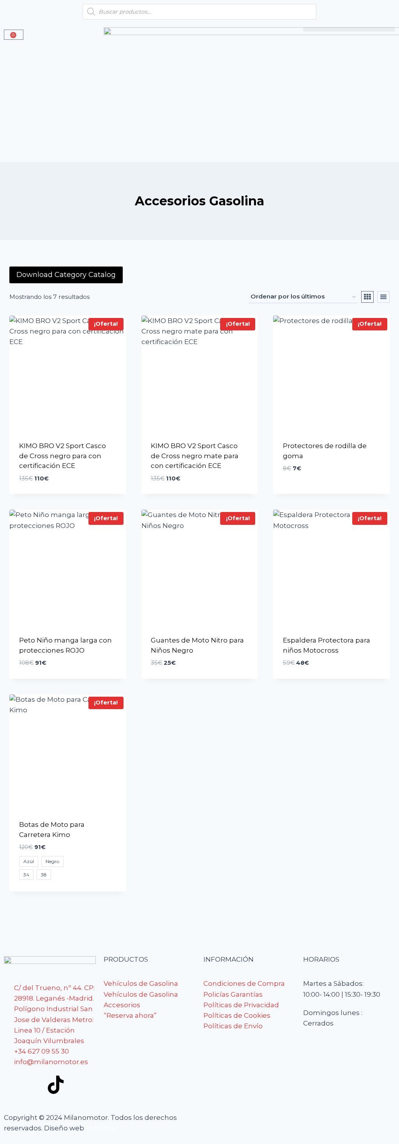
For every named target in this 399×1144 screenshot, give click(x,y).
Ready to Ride (306, 492)
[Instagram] (34, 1085)
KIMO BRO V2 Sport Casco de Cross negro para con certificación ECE (62, 456)
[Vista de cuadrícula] (367, 297)
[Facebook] (13, 1085)
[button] (349, 29)
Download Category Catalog (66, 274)
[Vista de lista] (383, 297)
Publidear (102, 1128)
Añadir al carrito (50, 491)
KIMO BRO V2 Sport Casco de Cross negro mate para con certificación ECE (194, 456)
